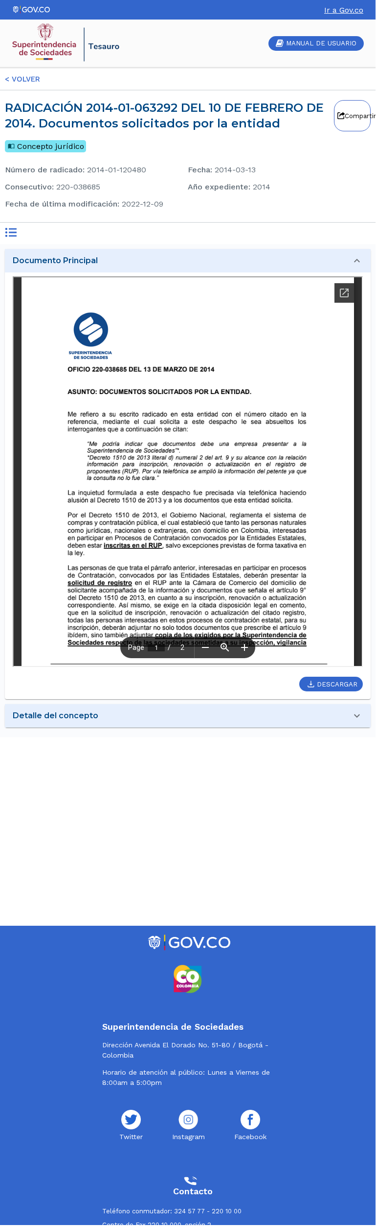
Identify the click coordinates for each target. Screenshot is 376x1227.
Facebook (250, 1137)
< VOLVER (22, 79)
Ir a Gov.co (343, 10)
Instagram (188, 1137)
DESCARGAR (337, 684)
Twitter (131, 1137)
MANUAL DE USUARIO (321, 43)
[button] (188, 260)
